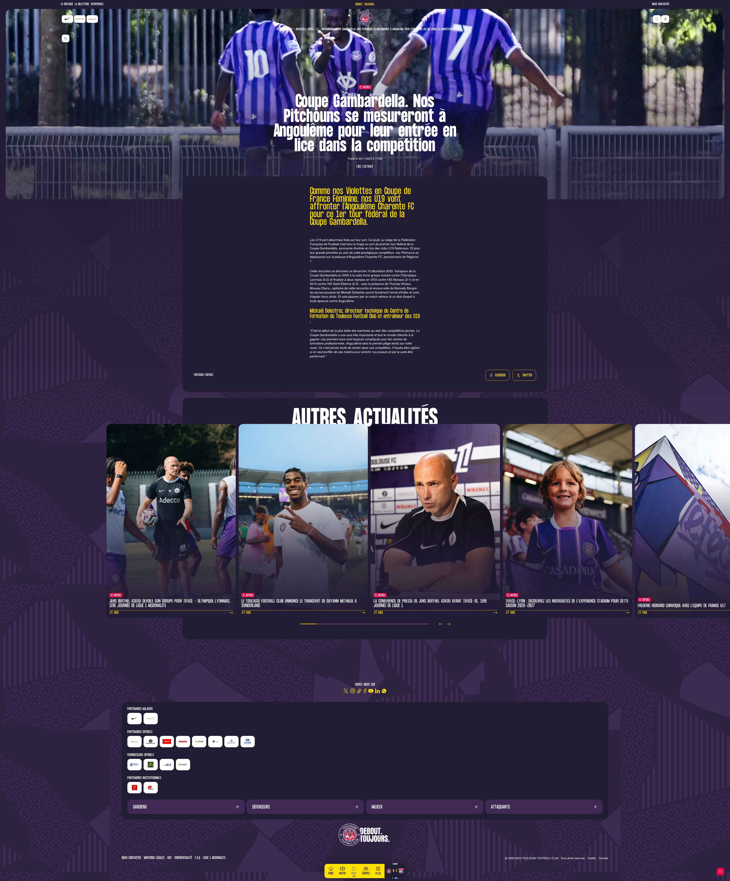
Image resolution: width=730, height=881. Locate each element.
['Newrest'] (92, 19)
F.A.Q (197, 858)
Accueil (280, 29)
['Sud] (215, 741)
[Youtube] (370, 691)
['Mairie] (151, 787)
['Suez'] (199, 741)
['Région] (134, 787)
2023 (310, 29)
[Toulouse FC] (365, 18)
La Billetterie (82, 4)
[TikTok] (359, 691)
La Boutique (67, 4)
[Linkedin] (377, 691)
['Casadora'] (80, 19)
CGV (169, 858)
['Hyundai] (247, 741)
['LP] (151, 741)
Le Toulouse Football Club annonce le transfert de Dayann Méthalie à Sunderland (299, 604)
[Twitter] (346, 691)
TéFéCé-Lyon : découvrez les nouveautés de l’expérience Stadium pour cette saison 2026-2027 (567, 604)
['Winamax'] (183, 741)
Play (289, 29)
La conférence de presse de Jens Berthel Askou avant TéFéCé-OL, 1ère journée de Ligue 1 (430, 604)
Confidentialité (183, 858)
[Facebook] (365, 691)
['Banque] (134, 764)
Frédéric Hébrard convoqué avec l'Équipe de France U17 (682, 606)
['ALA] (167, 764)
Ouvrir (186, 807)
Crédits (591, 858)
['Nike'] (67, 19)
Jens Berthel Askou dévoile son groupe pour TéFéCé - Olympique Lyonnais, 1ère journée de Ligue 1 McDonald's (169, 604)
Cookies (603, 858)
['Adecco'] (167, 741)
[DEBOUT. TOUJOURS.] (365, 835)
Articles (300, 29)
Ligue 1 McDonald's (214, 858)
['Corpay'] (183, 764)
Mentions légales (154, 858)
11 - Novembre (324, 29)
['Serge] (231, 741)
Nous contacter (660, 4)
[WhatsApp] (384, 691)
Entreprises (97, 4)
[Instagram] (352, 691)
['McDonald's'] (151, 764)
